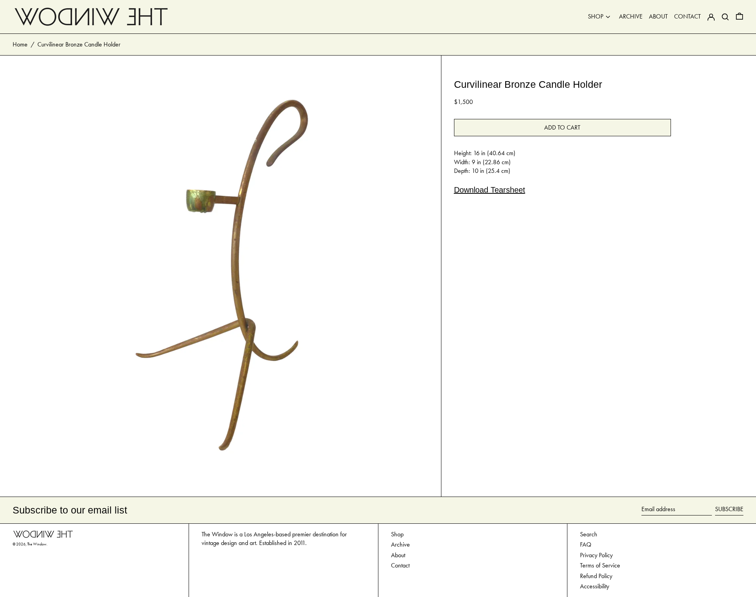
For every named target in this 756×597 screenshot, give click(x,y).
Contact (400, 565)
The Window (36, 544)
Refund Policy (596, 576)
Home (20, 44)
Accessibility (594, 586)
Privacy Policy (596, 555)
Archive (400, 544)
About (398, 555)
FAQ (585, 544)
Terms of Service (600, 565)
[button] (739, 16)
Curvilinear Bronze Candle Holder (78, 44)
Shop (397, 534)
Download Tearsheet (489, 189)
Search (588, 534)
